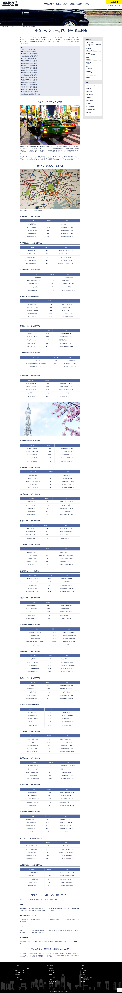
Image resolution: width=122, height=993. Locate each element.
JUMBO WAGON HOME (6, 26)
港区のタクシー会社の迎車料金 (29, 58)
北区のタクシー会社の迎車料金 (29, 82)
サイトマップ (83, 972)
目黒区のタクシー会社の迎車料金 (29, 70)
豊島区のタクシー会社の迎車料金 (29, 81)
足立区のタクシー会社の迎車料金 (29, 88)
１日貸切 (51, 979)
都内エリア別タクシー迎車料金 (29, 51)
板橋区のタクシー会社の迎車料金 (29, 53)
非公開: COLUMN (16, 26)
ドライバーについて (19, 972)
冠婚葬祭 (51, 984)
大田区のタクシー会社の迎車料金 (29, 72)
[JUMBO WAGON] (9, 7)
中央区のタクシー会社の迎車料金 (29, 57)
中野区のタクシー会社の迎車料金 (29, 77)
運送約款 (82, 981)
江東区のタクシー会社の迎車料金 (29, 67)
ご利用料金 (17, 975)
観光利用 (51, 975)
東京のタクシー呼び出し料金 (28, 50)
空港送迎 (51, 968)
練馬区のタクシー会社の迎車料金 (29, 86)
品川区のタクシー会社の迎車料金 (29, 69)
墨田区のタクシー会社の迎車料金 (29, 65)
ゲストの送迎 (52, 972)
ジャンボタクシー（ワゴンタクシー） (24, 968)
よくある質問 (83, 970)
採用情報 (82, 968)
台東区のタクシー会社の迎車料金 (29, 63)
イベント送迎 (52, 977)
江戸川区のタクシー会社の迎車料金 (30, 91)
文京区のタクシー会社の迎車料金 (29, 62)
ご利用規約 (82, 975)
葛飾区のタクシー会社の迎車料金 (29, 89)
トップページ (18, 966)
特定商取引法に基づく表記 (86, 977)
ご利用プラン (50, 966)
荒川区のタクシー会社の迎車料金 (29, 84)
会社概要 (82, 966)
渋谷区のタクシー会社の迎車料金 (29, 76)
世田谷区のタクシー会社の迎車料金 (30, 74)
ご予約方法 (17, 977)
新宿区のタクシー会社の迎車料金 (29, 60)
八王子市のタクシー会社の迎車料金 (30, 93)
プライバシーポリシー (85, 979)
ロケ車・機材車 (52, 981)
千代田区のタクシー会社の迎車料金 (30, 55)
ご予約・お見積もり (19, 979)
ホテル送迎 (51, 970)
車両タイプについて (19, 970)
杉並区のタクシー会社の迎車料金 (29, 79)
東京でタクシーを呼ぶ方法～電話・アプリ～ (32, 94)
